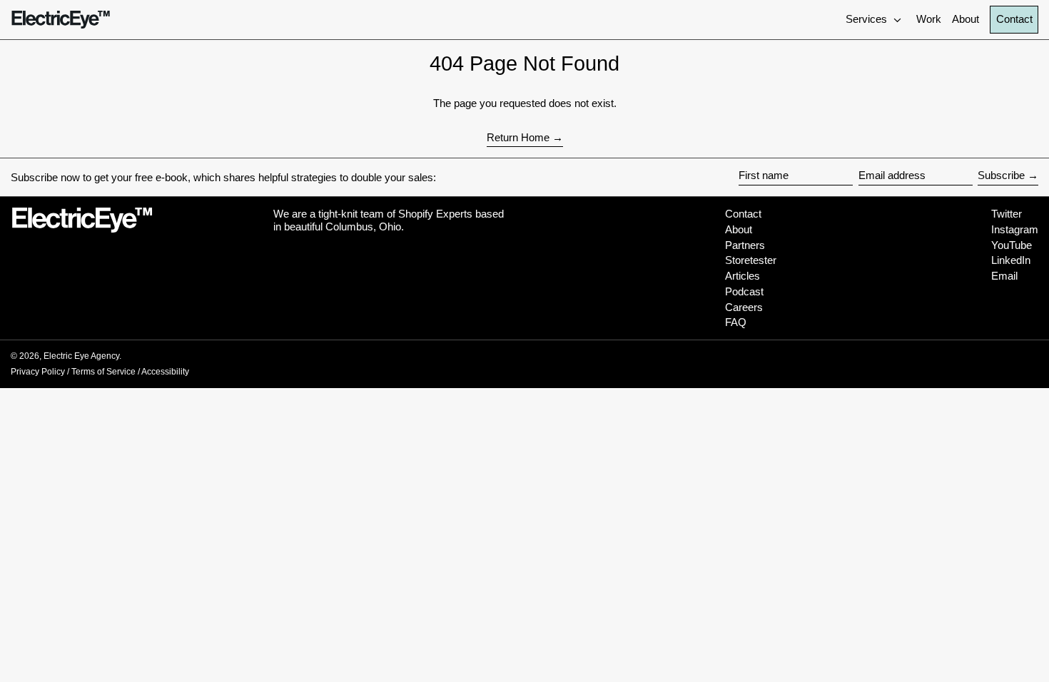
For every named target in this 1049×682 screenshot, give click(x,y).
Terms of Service (103, 372)
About (738, 229)
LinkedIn (1010, 260)
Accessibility (165, 372)
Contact (1014, 19)
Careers (744, 307)
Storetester (750, 260)
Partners (745, 245)
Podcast (744, 291)
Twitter (1006, 214)
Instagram (1014, 229)
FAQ (735, 322)
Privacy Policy (38, 372)
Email (1004, 276)
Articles (742, 276)
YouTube (1011, 245)
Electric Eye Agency (81, 356)
